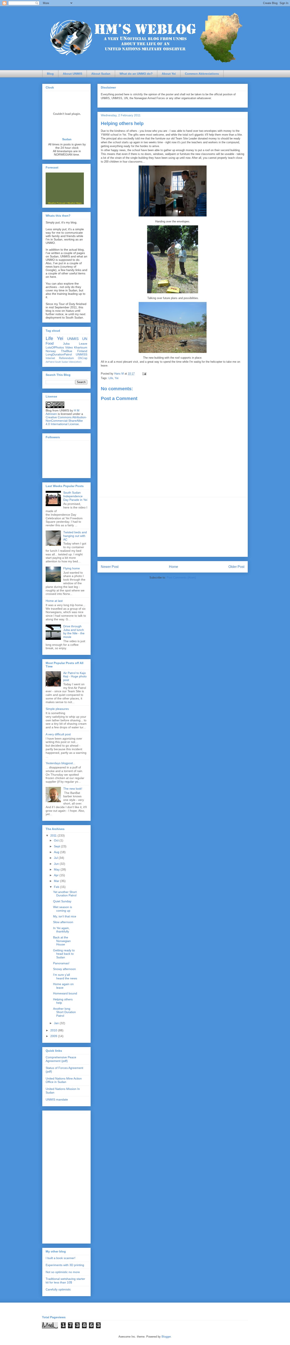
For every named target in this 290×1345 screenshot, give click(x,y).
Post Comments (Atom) (181, 577)
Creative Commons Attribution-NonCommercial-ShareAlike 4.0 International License (66, 421)
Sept (57, 846)
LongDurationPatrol (59, 354)
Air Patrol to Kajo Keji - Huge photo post (75, 676)
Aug (57, 852)
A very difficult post (58, 734)
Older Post (236, 567)
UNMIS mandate (57, 1099)
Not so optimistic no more (63, 1272)
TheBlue (66, 351)
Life (110, 378)
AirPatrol (50, 362)
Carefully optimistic (58, 1289)
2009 (54, 1036)
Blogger (166, 1336)
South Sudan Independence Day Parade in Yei (75, 496)
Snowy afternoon (64, 969)
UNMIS (73, 339)
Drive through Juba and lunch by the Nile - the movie (73, 632)
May (57, 869)
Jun (57, 863)
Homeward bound (65, 993)
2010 (54, 1030)
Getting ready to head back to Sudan (64, 954)
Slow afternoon (63, 922)
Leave (83, 343)
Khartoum (80, 347)
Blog (50, 73)
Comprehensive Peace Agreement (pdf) (61, 1059)
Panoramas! (61, 963)
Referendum (66, 358)
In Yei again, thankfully (61, 929)
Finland (82, 351)
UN (84, 339)
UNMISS (81, 354)
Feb (57, 887)
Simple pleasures (57, 708)
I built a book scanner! (60, 1258)
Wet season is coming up (62, 908)
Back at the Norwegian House (62, 941)
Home (173, 567)
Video (69, 347)
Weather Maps (74, 203)
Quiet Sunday (62, 901)
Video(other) (75, 362)
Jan (57, 1023)
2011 (54, 835)
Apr (56, 875)
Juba (66, 343)
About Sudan (100, 73)
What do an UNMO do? (136, 73)
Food (49, 343)
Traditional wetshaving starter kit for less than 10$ (65, 1280)
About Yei (169, 73)
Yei (116, 378)
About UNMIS (72, 73)
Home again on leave (63, 985)
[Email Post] (144, 373)
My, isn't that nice (64, 916)
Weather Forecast (56, 203)
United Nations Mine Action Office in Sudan (64, 1080)
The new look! (72, 788)
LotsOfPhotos (55, 347)
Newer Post (109, 567)
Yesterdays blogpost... (60, 763)
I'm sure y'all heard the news (65, 976)
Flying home (71, 568)
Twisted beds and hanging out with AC (75, 536)
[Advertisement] (172, 526)
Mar (57, 881)
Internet (50, 358)
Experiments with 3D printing (65, 1265)
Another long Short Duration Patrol (64, 1012)
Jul (56, 857)
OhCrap (82, 358)
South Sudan (61, 362)
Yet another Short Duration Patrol (65, 893)
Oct (56, 840)
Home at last (54, 600)
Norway (51, 351)
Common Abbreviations (202, 73)
